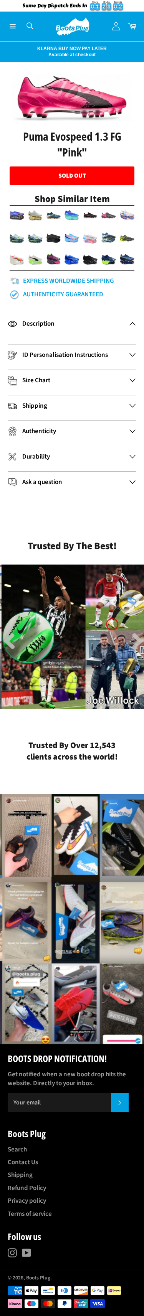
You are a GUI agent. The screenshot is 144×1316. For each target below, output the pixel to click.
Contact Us (23, 1162)
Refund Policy (27, 1188)
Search (17, 1149)
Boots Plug (38, 1277)
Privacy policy (27, 1200)
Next (4, 51)
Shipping (20, 1175)
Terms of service (30, 1214)
